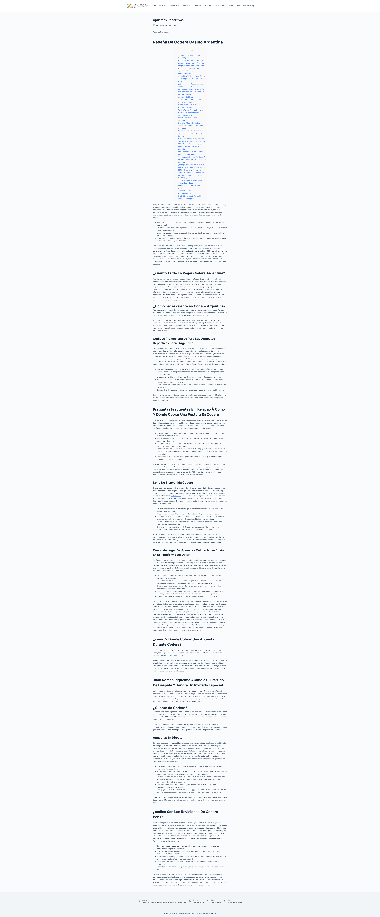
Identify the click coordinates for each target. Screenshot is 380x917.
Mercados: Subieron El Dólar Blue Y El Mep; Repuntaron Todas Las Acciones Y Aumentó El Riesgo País (191, 170)
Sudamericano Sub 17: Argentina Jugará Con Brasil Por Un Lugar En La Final (191, 133)
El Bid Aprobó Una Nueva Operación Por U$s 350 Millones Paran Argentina (192, 146)
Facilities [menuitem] (208, 6)
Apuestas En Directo (186, 97)
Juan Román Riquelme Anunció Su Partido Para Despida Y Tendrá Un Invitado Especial (191, 91)
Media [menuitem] (238, 6)
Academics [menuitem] (186, 6)
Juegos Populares (185, 115)
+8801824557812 (198, 902)
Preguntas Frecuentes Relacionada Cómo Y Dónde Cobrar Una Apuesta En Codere (191, 68)
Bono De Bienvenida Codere (188, 73)
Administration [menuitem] (174, 6)
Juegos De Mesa (184, 191)
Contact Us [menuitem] (247, 6)
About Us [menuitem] (162, 6)
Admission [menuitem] (197, 6)
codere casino (176, 496)
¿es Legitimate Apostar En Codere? (191, 165)
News (176, 25)
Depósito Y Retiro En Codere (189, 123)
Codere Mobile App (185, 193)
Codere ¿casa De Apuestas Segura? (191, 157)
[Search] (253, 6)
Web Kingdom (211, 914)
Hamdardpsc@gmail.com (235, 902)
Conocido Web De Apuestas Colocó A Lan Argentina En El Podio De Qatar (191, 78)
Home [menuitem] (154, 6)
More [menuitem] (231, 6)
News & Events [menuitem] (220, 6)
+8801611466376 (216, 902)
